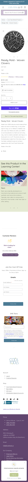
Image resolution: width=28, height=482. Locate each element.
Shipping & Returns (11, 454)
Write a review (19, 77)
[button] (3, 7)
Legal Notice (9, 456)
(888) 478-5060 (10, 422)
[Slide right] (17, 57)
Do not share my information (14, 458)
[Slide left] (10, 57)
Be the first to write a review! (10, 255)
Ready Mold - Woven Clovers (9, 23)
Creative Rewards (11, 378)
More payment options (14, 111)
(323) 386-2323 (10, 424)
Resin (3, 188)
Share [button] (4, 151)
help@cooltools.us (8, 445)
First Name (6, 287)
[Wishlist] (21, 7)
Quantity (3, 95)
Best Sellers (9, 389)
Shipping (3, 82)
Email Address (7, 282)
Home (3, 19)
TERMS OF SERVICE (10, 333)
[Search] (23, 12)
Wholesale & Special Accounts (15, 393)
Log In (8, 376)
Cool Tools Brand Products (15, 19)
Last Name (6, 292)
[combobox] (14, 12)
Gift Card (8, 391)
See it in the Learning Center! (14, 116)
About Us (9, 460)
